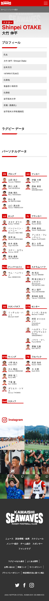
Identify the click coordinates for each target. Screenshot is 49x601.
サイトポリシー (36, 567)
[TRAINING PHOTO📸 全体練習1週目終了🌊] (12, 486)
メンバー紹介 (12, 543)
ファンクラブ (24, 548)
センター (33, 306)
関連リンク (22, 567)
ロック (8, 216)
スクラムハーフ (36, 266)
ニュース (9, 538)
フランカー (34, 216)
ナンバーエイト (12, 266)
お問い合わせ (9, 567)
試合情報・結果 (22, 538)
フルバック (34, 356)
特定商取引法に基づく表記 (33, 572)
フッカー (33, 173)
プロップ (9, 173)
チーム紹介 (25, 543)
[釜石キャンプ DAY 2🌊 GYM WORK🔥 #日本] (12, 462)
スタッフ (9, 401)
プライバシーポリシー (11, 572)
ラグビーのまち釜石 (16, 561)
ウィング (9, 356)
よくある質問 (32, 561)
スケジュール (38, 538)
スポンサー (38, 543)
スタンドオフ (11, 306)
